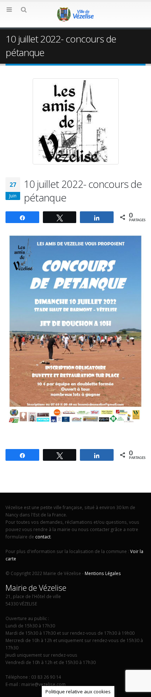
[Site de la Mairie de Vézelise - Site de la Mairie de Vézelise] (75, 14)
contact (43, 537)
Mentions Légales (103, 573)
